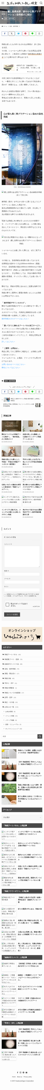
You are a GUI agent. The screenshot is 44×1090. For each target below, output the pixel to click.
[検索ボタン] (41, 3)
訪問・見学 (10, 697)
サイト (6, 586)
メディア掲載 (11, 720)
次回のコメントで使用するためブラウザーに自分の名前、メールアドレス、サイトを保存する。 (23, 595)
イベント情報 (11, 716)
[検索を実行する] (39, 736)
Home (14, 1077)
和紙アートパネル (13, 654)
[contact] (26, 1072)
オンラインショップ (13, 729)
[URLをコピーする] (39, 33)
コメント (8, 544)
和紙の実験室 (11, 688)
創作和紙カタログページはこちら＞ (15, 319)
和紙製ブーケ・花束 (13, 659)
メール (7, 578)
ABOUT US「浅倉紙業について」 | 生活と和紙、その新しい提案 (28, 68)
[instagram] (20, 1072)
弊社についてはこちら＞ (11, 368)
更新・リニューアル (13, 724)
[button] (5, 33)
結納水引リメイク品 (13, 664)
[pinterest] (23, 1072)
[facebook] (17, 1072)
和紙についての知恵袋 (14, 693)
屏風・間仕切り (12, 673)
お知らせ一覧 (11, 707)
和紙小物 (9, 678)
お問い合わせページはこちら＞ (14, 364)
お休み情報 (10, 711)
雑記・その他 (11, 702)
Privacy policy (28, 1077)
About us (19, 1077)
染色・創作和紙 (9, 18)
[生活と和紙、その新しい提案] (22, 3)
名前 (6, 571)
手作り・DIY (11, 683)
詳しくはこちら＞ (8, 342)
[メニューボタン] (3, 3)
